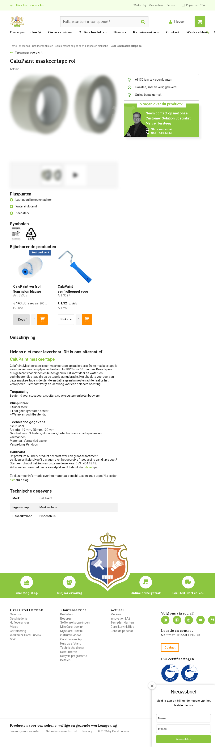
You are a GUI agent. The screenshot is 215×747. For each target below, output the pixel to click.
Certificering (18, 631)
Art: (20, 295)
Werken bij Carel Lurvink (25, 635)
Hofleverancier (19, 622)
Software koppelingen (75, 622)
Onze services (60, 32)
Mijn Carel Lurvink (71, 626)
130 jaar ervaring (69, 593)
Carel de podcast (122, 631)
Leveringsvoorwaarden (25, 731)
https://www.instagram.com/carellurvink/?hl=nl (189, 620)
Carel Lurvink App (71, 639)
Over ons (16, 614)
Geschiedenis (19, 618)
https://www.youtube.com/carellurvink (200, 620)
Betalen (65, 660)
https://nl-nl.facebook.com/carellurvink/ (177, 620)
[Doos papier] (17, 233)
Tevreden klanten (122, 622)
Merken (116, 614)
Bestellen (66, 614)
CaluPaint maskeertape (32, 359)
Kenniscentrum (146, 32)
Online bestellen (93, 32)
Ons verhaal (156, 5)
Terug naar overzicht (28, 52)
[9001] (170, 673)
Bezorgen (66, 618)
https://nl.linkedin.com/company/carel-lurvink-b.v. (165, 620)
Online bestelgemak (146, 593)
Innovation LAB (121, 618)
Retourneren (68, 652)
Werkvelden (196, 32)
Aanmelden (183, 739)
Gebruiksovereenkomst (61, 731)
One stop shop (27, 593)
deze (88, 467)
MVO (13, 639)
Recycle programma (73, 656)
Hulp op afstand (70, 643)
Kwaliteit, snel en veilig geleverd (188, 593)
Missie (14, 626)
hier (12, 480)
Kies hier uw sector (30, 5)
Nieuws (119, 32)
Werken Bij (140, 5)
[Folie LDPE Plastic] (31, 233)
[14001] (189, 673)
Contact (173, 32)
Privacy (87, 731)
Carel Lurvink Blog (122, 626)
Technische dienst (72, 647)
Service (171, 5)
